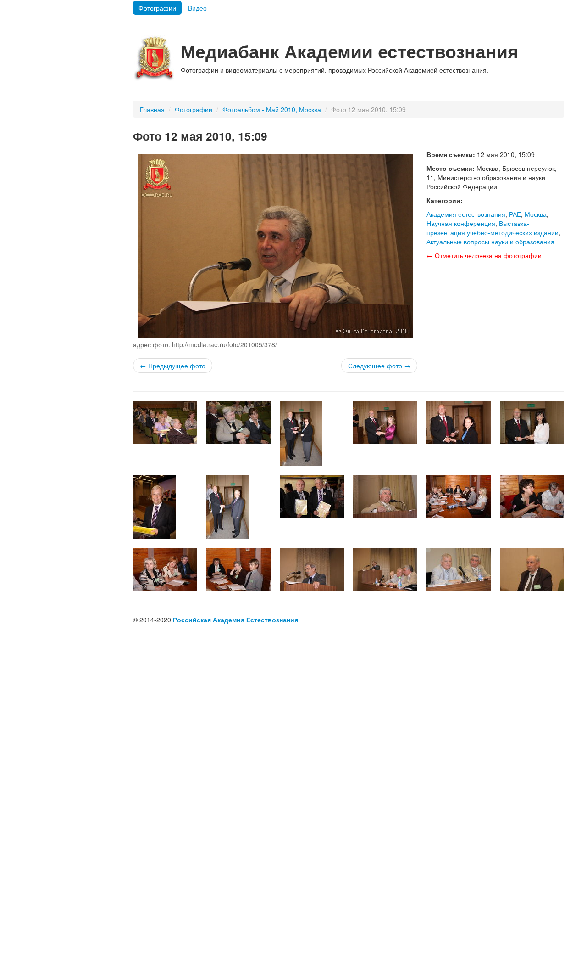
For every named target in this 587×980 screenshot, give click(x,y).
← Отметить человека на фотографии (484, 255)
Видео (197, 7)
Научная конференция (460, 223)
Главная (152, 109)
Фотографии (157, 7)
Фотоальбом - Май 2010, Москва (271, 109)
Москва (536, 214)
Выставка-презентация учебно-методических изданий (492, 228)
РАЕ (515, 214)
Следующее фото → (379, 365)
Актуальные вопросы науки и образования (490, 241)
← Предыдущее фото (172, 365)
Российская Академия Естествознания (235, 619)
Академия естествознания (465, 214)
